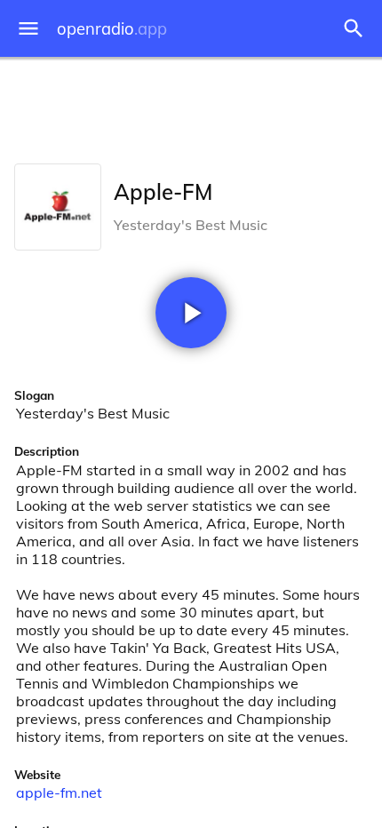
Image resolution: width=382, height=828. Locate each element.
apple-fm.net (59, 792)
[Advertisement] (191, 106)
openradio (112, 29)
